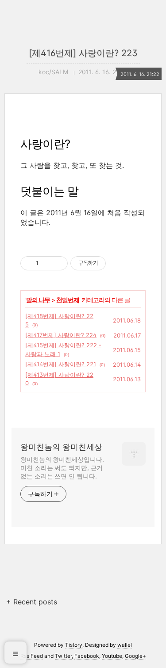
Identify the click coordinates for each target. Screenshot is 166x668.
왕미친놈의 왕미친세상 (61, 447)
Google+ (135, 656)
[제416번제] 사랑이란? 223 (83, 53)
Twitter (63, 656)
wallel (124, 644)
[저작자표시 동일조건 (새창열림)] (114, 263)
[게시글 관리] (57, 263)
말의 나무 (38, 300)
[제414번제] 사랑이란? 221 (60, 364)
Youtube (112, 656)
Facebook (86, 656)
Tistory (73, 644)
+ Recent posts (31, 601)
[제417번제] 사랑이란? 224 (61, 334)
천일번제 (67, 300)
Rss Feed (31, 656)
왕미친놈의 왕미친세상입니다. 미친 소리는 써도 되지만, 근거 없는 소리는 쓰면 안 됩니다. (62, 467)
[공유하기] (46, 263)
